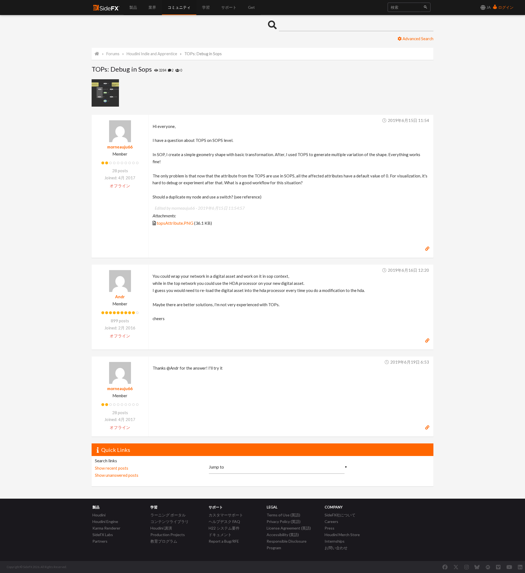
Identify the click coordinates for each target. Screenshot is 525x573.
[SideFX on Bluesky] (477, 567)
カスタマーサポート (226, 515)
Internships (335, 541)
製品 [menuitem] (133, 7)
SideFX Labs (102, 534)
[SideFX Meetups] (488, 567)
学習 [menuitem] (206, 7)
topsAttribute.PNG (175, 223)
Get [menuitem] (251, 7)
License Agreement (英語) (289, 528)
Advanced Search (417, 38)
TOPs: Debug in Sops (203, 53)
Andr (120, 296)
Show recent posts (111, 468)
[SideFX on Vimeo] (498, 567)
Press (329, 528)
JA (488, 7)
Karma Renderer (106, 528)
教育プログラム (163, 541)
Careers (331, 521)
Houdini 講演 (161, 528)
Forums (112, 53)
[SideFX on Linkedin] (520, 567)
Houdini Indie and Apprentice (152, 53)
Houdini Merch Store (342, 534)
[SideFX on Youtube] (509, 567)
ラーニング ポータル (168, 515)
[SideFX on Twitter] (456, 567)
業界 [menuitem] (152, 7)
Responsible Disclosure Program (287, 544)
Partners (99, 541)
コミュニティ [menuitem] (179, 7)
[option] (106, 93)
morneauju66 (120, 146)
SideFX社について (340, 515)
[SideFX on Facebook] (445, 567)
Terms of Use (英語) (283, 515)
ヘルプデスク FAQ (224, 521)
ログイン (505, 7)
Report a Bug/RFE (224, 541)
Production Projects (167, 534)
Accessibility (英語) (283, 534)
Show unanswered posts (116, 475)
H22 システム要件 (224, 528)
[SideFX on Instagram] (466, 567)
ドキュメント (220, 534)
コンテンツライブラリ (169, 521)
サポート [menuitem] (229, 7)
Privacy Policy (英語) (284, 521)
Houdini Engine (105, 521)
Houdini (99, 515)
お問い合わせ (336, 547)
